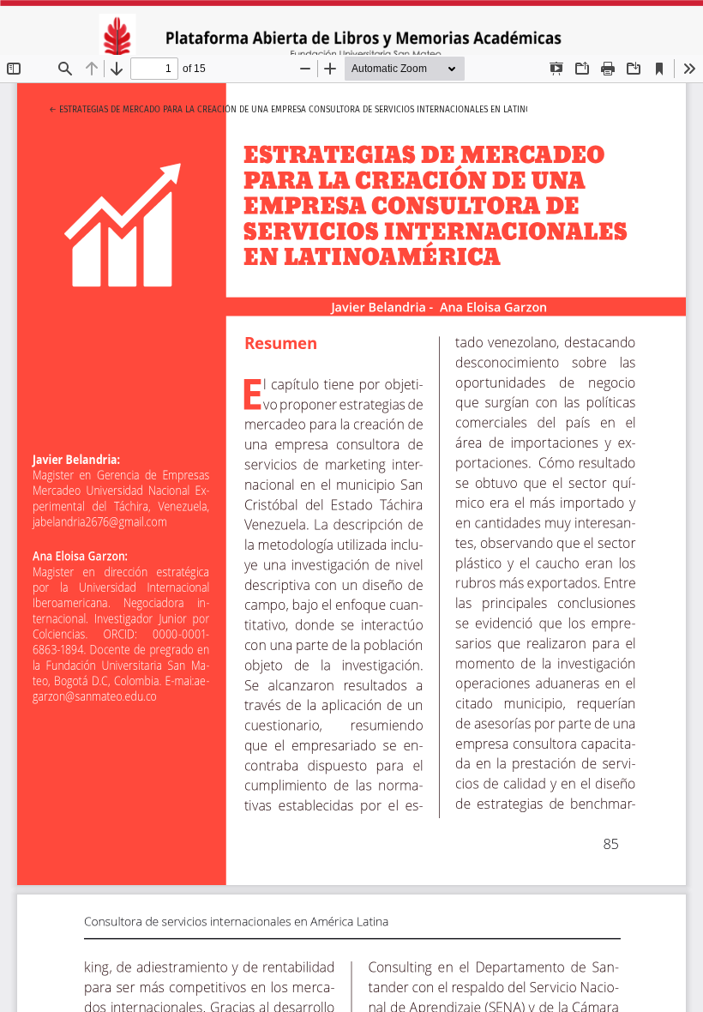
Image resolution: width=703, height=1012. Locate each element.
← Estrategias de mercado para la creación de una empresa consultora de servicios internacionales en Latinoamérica (307, 109)
